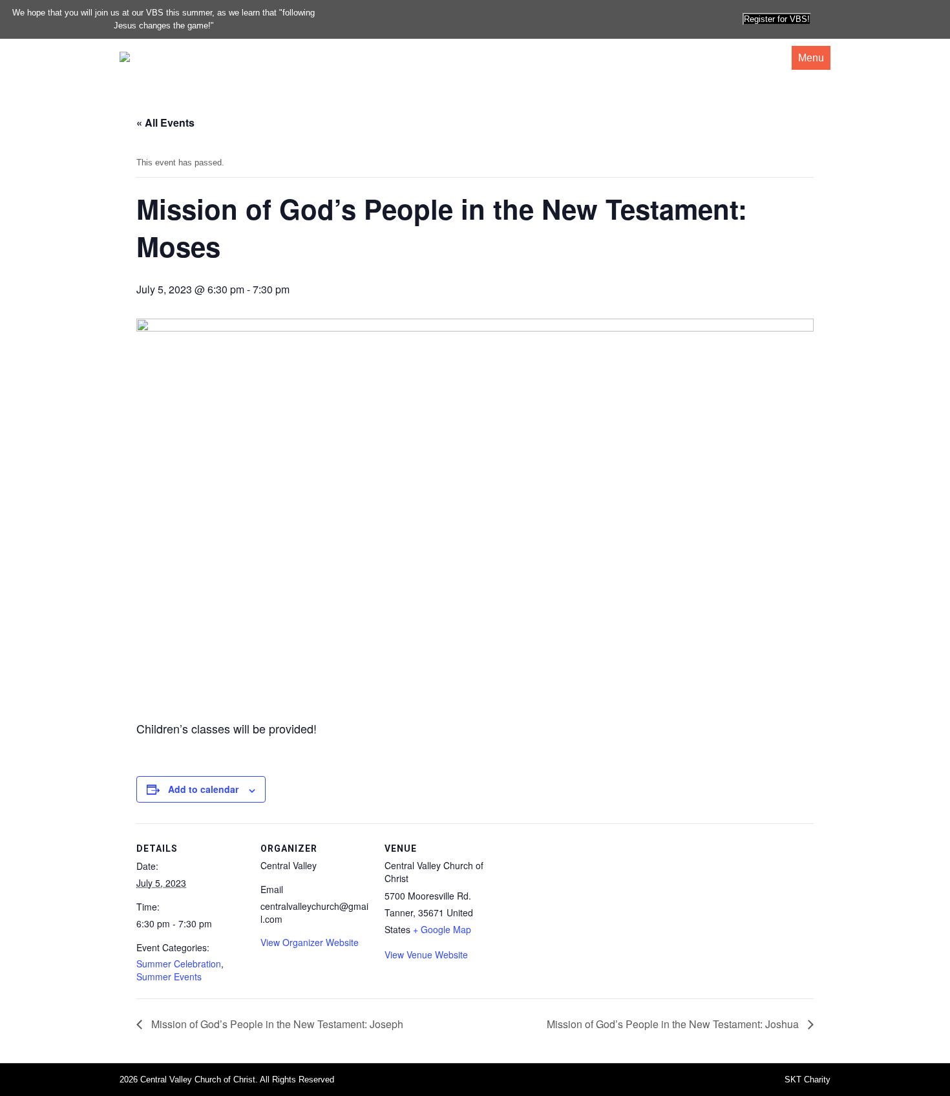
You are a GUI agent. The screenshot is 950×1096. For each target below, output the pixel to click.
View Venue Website (426, 954)
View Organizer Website (309, 942)
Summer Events (169, 976)
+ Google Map (442, 929)
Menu (811, 57)
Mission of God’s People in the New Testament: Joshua (674, 1024)
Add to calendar (203, 789)
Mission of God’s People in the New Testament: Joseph (276, 1024)
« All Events (165, 122)
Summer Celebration (178, 963)
